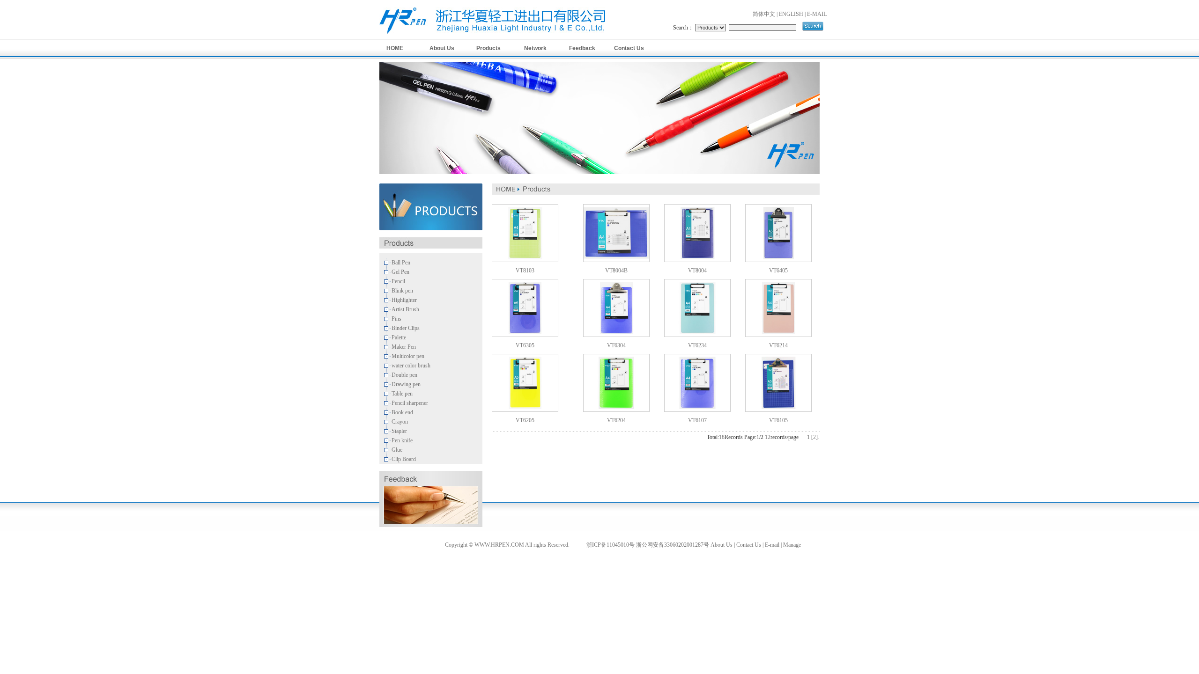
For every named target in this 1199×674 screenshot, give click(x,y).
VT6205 (525, 420)
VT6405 (778, 270)
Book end (402, 412)
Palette (399, 337)
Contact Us (629, 48)
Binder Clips (406, 328)
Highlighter (404, 300)
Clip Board (404, 459)
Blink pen (402, 290)
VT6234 (697, 345)
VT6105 (778, 420)
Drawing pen (406, 384)
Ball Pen (401, 262)
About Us (441, 48)
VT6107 (697, 420)
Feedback (582, 48)
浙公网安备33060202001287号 (672, 545)
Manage (792, 545)
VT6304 (616, 345)
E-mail (772, 545)
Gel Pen (400, 272)
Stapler (399, 431)
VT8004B (616, 270)
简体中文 (764, 14)
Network (535, 48)
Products (488, 48)
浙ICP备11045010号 (610, 545)
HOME (394, 48)
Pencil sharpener (410, 403)
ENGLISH (791, 14)
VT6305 (525, 345)
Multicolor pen (408, 356)
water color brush (411, 365)
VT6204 (616, 420)
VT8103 (525, 270)
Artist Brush (405, 309)
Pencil (398, 281)
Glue (397, 450)
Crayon (400, 421)
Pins (396, 318)
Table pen (402, 393)
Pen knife (402, 440)
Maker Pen (404, 347)
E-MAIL (817, 14)
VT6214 (778, 345)
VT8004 (697, 270)
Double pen (404, 375)
